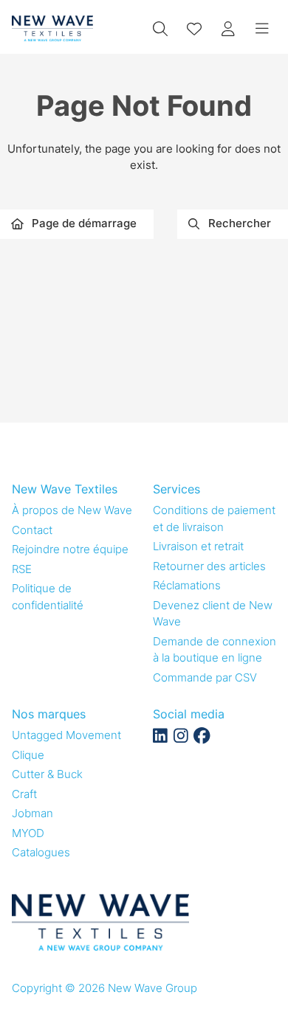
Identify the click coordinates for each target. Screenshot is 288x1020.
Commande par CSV (205, 677)
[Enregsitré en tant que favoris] (194, 29)
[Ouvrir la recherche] (160, 29)
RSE (22, 569)
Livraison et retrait (198, 546)
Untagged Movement (66, 735)
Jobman (32, 813)
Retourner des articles (209, 566)
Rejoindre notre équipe (70, 549)
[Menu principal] (262, 29)
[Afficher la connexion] (228, 29)
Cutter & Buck (47, 774)
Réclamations (187, 585)
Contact (32, 530)
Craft (24, 794)
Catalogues (41, 852)
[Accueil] (52, 28)
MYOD (28, 833)
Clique (28, 755)
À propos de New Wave (72, 510)
